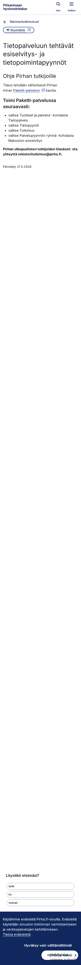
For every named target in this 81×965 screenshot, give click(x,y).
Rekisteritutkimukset (24, 22)
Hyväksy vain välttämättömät (48, 945)
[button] (40, 886)
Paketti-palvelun (26, 90)
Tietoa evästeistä (17, 934)
